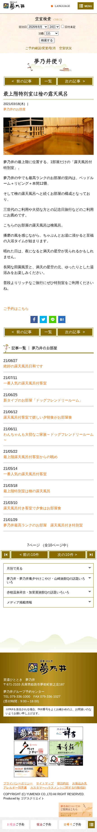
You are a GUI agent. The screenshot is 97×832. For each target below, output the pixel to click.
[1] (6, 554)
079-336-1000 (20, 696)
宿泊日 (23, 27)
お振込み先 (79, 783)
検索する (47, 40)
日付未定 (70, 27)
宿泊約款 (63, 783)
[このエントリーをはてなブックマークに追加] (61, 319)
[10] (91, 554)
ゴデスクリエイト (32, 798)
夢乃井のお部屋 (14, 109)
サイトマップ (45, 783)
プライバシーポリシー (18, 783)
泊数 (41, 33)
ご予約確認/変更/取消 (40, 48)
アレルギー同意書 (15, 787)
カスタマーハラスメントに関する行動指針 (58, 787)
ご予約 (15, 824)
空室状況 (65, 48)
